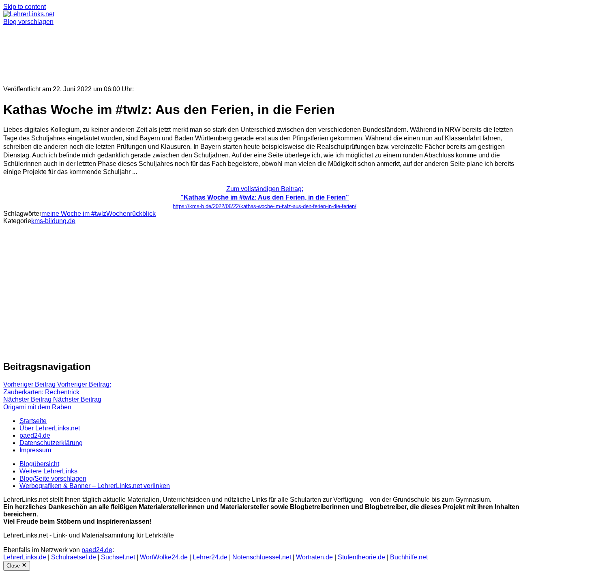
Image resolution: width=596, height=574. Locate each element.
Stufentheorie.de (361, 557)
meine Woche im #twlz (73, 213)
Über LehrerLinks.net (49, 428)
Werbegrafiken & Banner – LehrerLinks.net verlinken (94, 485)
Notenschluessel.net (261, 557)
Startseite (33, 420)
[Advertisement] (246, 52)
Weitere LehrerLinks (48, 471)
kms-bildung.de (53, 220)
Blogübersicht (39, 463)
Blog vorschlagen (28, 21)
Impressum (35, 450)
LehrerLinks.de (24, 557)
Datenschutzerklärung (51, 442)
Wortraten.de (314, 557)
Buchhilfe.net (409, 557)
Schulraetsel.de (73, 557)
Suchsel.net (118, 557)
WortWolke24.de (164, 557)
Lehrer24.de (210, 557)
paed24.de (34, 435)
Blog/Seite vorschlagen (52, 478)
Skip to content (24, 6)
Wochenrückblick (131, 213)
